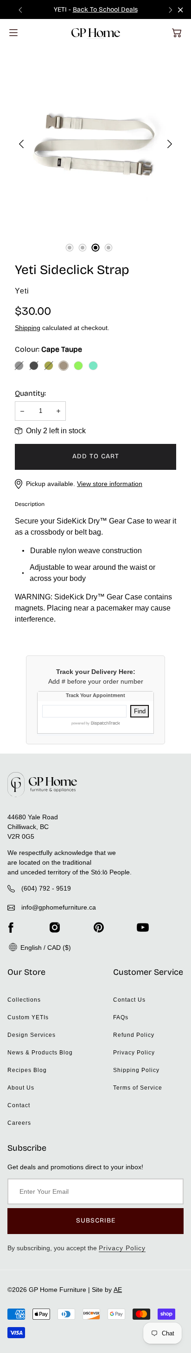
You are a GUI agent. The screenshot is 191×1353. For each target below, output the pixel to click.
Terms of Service (137, 1088)
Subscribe (95, 1220)
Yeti (22, 291)
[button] (176, 32)
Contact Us (129, 1000)
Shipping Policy (136, 1070)
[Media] (95, 144)
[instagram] (55, 927)
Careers (19, 1123)
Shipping (27, 327)
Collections (24, 1000)
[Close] (180, 9)
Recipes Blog (27, 1070)
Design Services (31, 1035)
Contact (18, 1105)
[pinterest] (99, 927)
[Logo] (95, 32)
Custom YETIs (28, 1017)
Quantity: (30, 393)
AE (118, 1289)
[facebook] (10, 927)
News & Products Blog (40, 1052)
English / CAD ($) (45, 947)
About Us (20, 1088)
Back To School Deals (105, 9)
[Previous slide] (20, 9)
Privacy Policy (134, 1052)
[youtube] (143, 927)
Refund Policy (133, 1035)
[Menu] (13, 32)
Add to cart (95, 456)
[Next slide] (170, 9)
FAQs (120, 1017)
